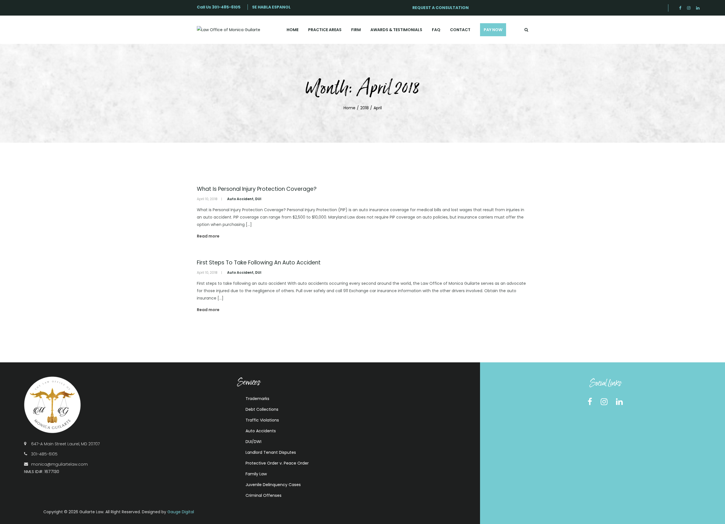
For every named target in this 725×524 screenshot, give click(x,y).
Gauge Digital (180, 512)
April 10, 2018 (207, 198)
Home (349, 108)
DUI (258, 198)
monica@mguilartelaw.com (59, 464)
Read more (208, 236)
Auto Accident (240, 198)
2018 (364, 108)
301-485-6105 (226, 7)
